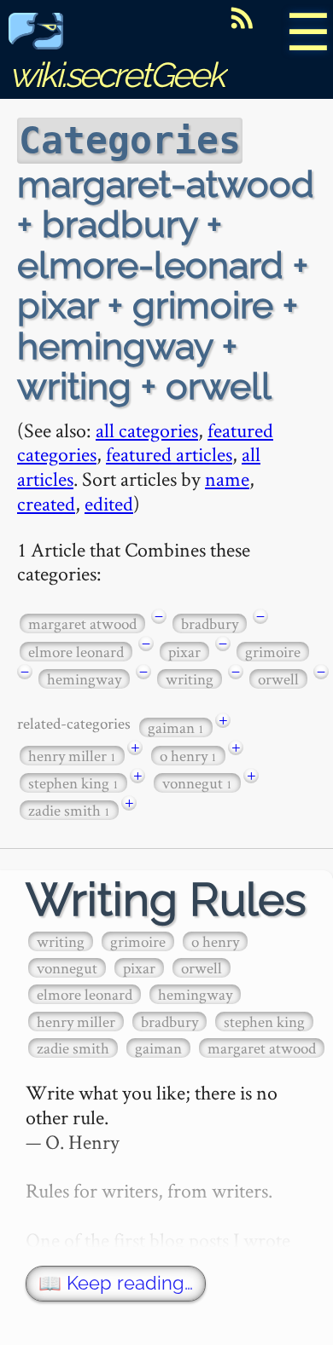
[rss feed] (241, 18)
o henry (188, 755)
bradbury (209, 623)
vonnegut (197, 783)
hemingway (84, 679)
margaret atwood (82, 623)
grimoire (273, 651)
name (227, 478)
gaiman (176, 727)
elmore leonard (76, 651)
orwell (278, 679)
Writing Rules (166, 900)
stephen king (73, 783)
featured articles (169, 454)
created (46, 503)
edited (109, 503)
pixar (184, 651)
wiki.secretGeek (116, 75)
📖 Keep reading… (115, 1283)
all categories (147, 430)
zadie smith (69, 810)
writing (189, 679)
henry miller (72, 755)
